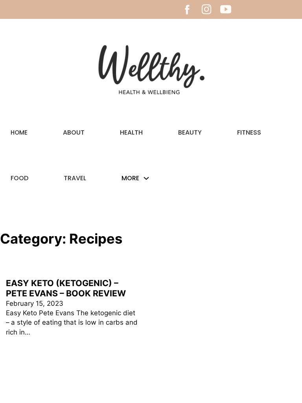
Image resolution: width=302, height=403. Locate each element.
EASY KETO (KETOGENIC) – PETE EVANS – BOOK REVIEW (66, 288)
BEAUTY (190, 132)
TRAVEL (75, 178)
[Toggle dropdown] (146, 178)
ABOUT (74, 132)
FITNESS (249, 132)
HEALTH (131, 132)
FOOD (19, 178)
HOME (19, 132)
